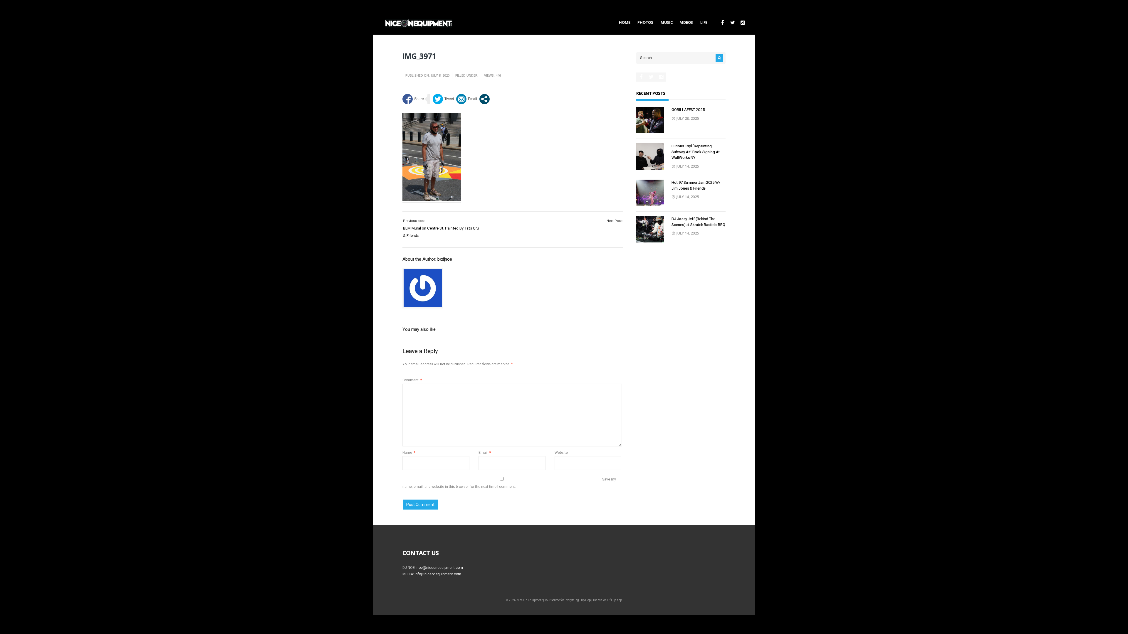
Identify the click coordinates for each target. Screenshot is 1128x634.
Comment (412, 380)
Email (485, 453)
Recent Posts (650, 93)
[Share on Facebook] (413, 99)
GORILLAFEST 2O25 (688, 109)
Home (624, 22)
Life (703, 22)
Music (667, 22)
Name (408, 453)
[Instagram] (742, 22)
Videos (686, 22)
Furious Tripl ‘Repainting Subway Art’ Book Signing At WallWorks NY (695, 152)
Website (561, 453)
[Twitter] (732, 22)
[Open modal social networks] (484, 99)
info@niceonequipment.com (438, 574)
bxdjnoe (444, 259)
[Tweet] (443, 99)
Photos (645, 22)
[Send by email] (466, 99)
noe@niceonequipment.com (440, 568)
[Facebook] (722, 22)
